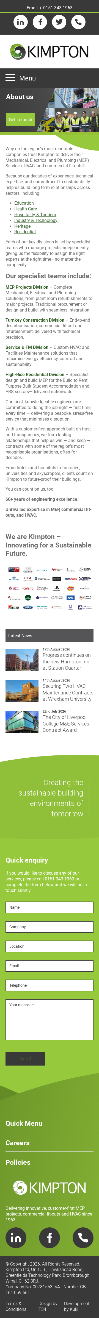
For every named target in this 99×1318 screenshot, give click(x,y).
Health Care (25, 209)
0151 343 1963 (58, 7)
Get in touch (20, 119)
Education (24, 203)
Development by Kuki (76, 1306)
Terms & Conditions (16, 1306)
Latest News (20, 635)
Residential (25, 231)
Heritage (22, 226)
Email (32, 7)
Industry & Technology (35, 220)
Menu (27, 78)
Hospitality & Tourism (35, 214)
